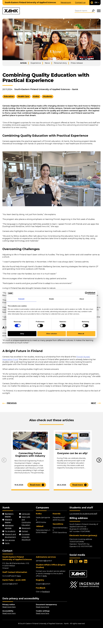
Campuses (26, 514)
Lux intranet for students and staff (83, 514)
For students (10, 531)
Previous (12, 403)
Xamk (7, 543)
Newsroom (66, 2)
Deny (22, 333)
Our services (10, 540)
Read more (35, 485)
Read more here (9, 607)
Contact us (80, 2)
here (19, 576)
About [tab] (81, 299)
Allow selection (51, 333)
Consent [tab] (21, 299)
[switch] (40, 325)
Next (93, 403)
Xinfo (45, 576)
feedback (46, 592)
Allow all (81, 333)
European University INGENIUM (26, 537)
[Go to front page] (11, 11)
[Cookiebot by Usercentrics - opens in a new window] (86, 293)
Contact (25, 531)
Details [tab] (51, 299)
